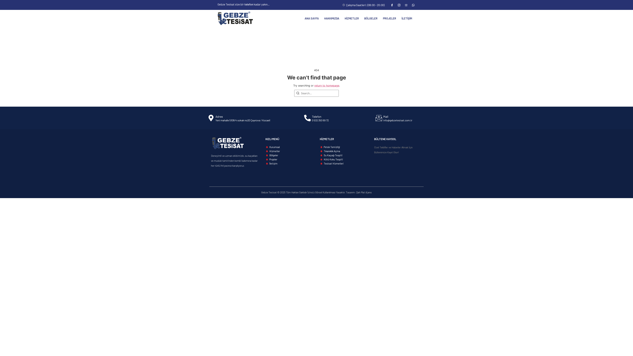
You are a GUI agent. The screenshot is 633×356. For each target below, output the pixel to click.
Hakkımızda (331, 18)
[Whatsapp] (413, 4)
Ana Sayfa (312, 18)
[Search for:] (316, 93)
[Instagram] (399, 4)
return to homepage (326, 85)
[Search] (298, 93)
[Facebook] (392, 4)
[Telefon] (406, 4)
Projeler (389, 18)
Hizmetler (352, 18)
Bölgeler (370, 18)
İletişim (407, 18)
